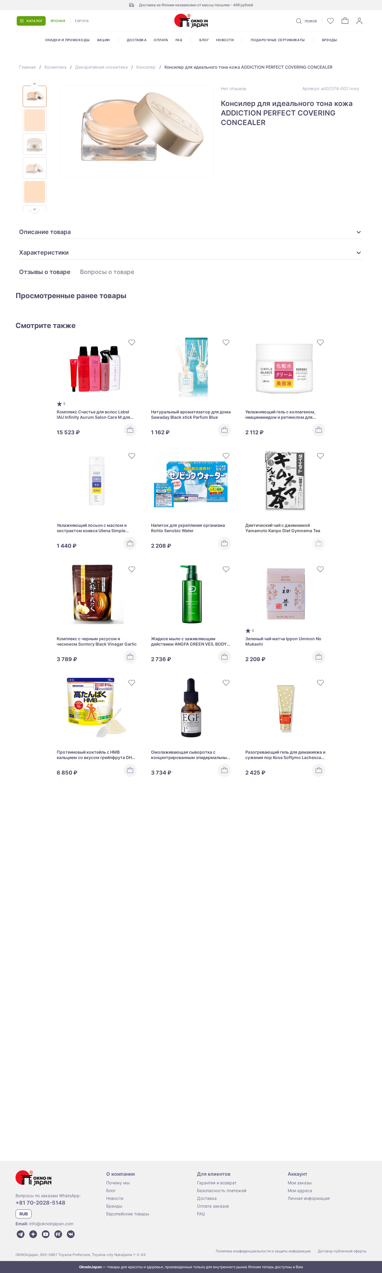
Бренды (329, 40)
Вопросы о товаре (107, 272)
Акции (103, 40)
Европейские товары (127, 1213)
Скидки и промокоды (67, 40)
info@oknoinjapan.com (51, 1223)
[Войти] (359, 21)
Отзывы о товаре (44, 272)
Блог (204, 40)
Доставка (137, 40)
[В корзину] (130, 430)
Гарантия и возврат (216, 1182)
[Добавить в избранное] (132, 342)
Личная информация (309, 1198)
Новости (225, 40)
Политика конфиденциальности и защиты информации (263, 1251)
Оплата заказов (213, 1206)
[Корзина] (345, 21)
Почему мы (118, 1182)
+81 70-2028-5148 (40, 1203)
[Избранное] (331, 21)
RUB (23, 1213)
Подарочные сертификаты (278, 40)
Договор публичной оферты (342, 1251)
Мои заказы (300, 1182)
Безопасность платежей (221, 1190)
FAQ (178, 40)
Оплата (161, 40)
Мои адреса (300, 1190)
